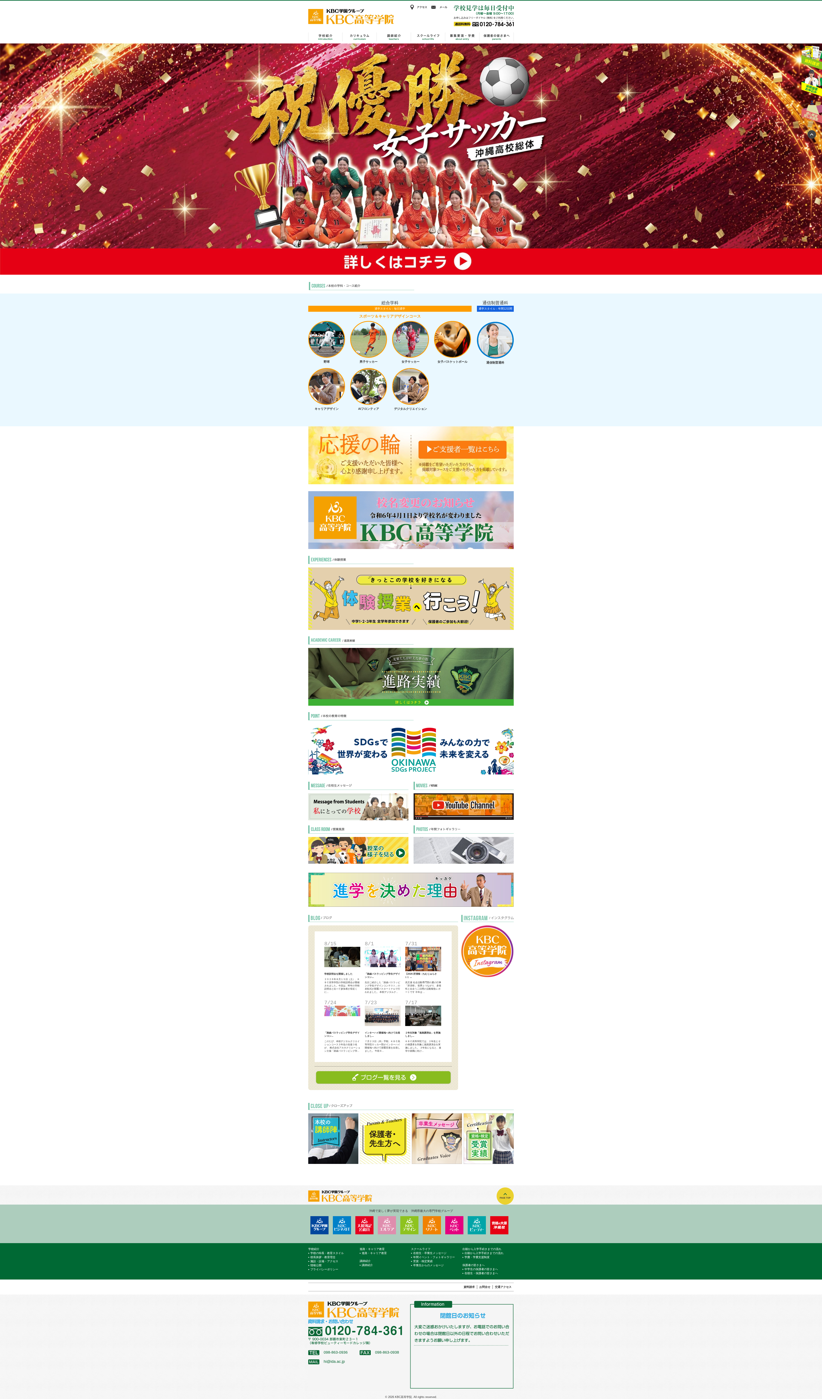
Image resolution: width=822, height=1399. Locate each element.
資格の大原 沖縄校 (499, 1225)
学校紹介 (325, 37)
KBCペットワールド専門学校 (454, 1225)
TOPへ (505, 1196)
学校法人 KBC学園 (319, 1225)
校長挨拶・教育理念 (322, 1257)
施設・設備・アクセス (324, 1261)
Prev (5, 159)
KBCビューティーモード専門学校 (477, 1225)
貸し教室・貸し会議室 (811, 110)
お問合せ (484, 1287)
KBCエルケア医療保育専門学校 (387, 1225)
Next (816, 159)
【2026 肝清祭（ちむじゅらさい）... (421, 975)
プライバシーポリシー (324, 1269)
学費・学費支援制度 (477, 1257)
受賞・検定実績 (423, 1261)
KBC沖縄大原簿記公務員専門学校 (364, 1225)
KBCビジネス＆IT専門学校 (342, 1225)
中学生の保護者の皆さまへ (481, 1269)
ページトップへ (811, 134)
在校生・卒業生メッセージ (430, 1253)
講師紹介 (394, 37)
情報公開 (316, 1265)
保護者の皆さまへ (497, 37)
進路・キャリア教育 (359, 37)
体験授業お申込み (811, 83)
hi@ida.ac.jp (334, 1361)
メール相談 (440, 7)
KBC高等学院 (351, 16)
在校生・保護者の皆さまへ (481, 1273)
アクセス (418, 7)
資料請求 (811, 56)
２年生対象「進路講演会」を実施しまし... (423, 1034)
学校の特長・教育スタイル (327, 1253)
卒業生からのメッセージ (428, 1265)
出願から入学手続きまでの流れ (462, 37)
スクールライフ (428, 37)
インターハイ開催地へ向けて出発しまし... (382, 1034)
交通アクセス (503, 1287)
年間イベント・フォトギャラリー (434, 1257)
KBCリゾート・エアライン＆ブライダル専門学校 (432, 1225)
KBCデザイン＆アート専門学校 (409, 1225)
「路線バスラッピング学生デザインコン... (382, 975)
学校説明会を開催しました (338, 973)
